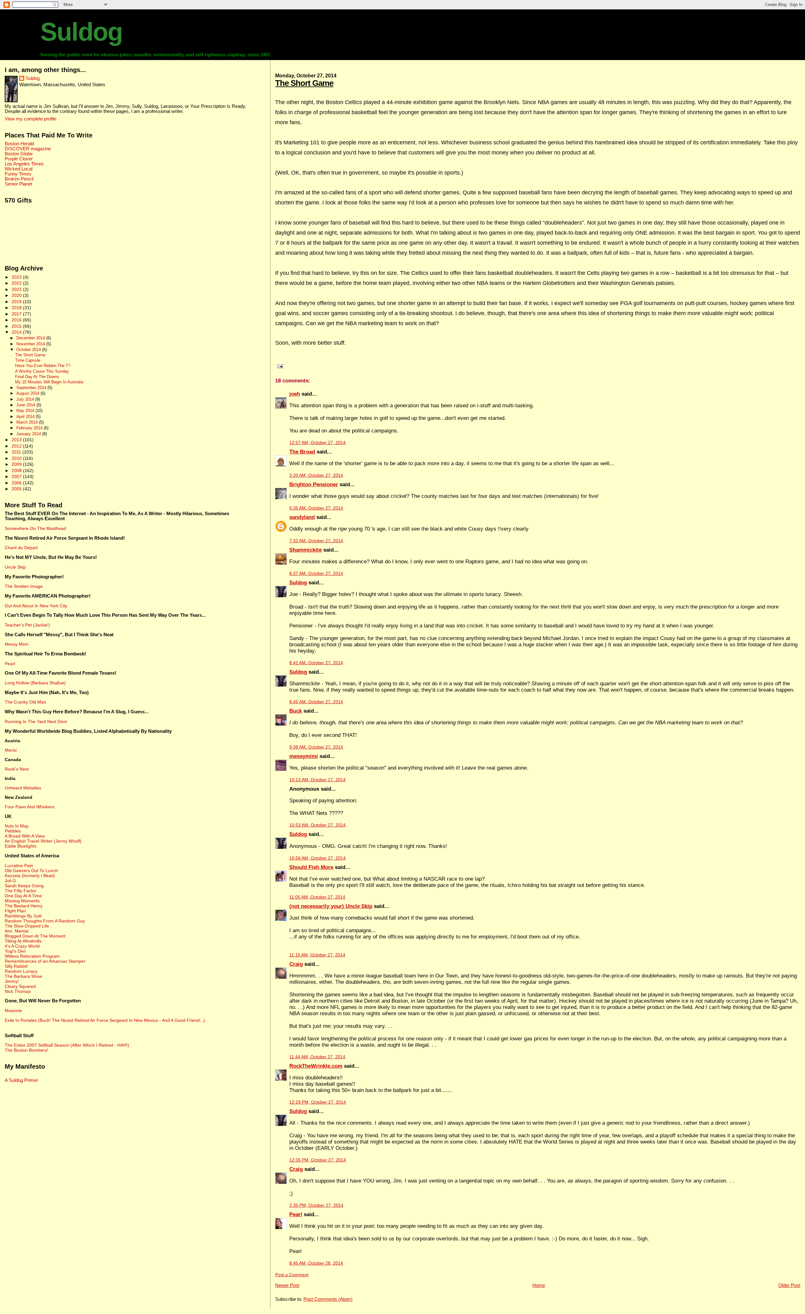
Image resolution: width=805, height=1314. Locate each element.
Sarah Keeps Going (24, 885)
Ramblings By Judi (23, 915)
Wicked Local (18, 168)
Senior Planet (18, 184)
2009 (17, 464)
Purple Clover (19, 158)
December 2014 (31, 338)
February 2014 (30, 428)
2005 (17, 488)
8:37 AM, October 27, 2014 (316, 573)
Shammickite (305, 550)
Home (538, 1285)
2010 (17, 458)
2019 (17, 301)
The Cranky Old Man (25, 701)
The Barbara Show (23, 976)
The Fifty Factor (20, 890)
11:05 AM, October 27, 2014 (317, 897)
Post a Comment (291, 1274)
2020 (17, 295)
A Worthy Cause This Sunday (42, 371)
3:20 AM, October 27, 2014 (316, 475)
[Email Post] (279, 366)
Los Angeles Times (24, 163)
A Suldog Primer (21, 1080)
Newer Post (287, 1285)
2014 (17, 332)
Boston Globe (19, 153)
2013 (17, 439)
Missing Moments (22, 900)
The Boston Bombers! (26, 1050)
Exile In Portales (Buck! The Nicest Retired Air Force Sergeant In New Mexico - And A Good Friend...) (105, 1020)
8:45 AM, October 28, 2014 (316, 1263)
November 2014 (31, 344)
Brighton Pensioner (313, 484)
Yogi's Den (15, 951)
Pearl (295, 1214)
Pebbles (13, 830)
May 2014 (26, 410)
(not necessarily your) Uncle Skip (330, 906)
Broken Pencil (19, 178)
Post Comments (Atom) (328, 1299)
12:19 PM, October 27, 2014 (317, 1102)
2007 (17, 476)
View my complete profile (30, 118)
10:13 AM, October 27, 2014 (317, 779)
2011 (17, 451)
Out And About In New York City (36, 605)
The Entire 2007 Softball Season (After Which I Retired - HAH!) (67, 1045)
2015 (17, 326)
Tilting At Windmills (23, 941)
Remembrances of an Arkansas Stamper (45, 961)
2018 (17, 307)
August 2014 (28, 393)
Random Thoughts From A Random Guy (45, 920)
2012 (17, 445)
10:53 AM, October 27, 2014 (317, 825)
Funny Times (18, 173)
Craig (296, 964)
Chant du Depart (21, 547)
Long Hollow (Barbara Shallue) (35, 682)
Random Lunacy (21, 971)
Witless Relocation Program (32, 956)
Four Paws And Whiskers (29, 806)
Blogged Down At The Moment (35, 935)
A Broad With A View (25, 835)
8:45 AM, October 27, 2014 (316, 701)
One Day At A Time (23, 895)
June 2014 (26, 405)
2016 (17, 319)
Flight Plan (15, 910)
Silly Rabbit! (16, 966)
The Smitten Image (24, 586)
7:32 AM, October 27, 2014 (316, 540)
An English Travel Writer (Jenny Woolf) (43, 841)
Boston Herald (19, 143)
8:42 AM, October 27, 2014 (316, 662)
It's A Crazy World (22, 946)
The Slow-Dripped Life (27, 925)
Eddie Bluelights (20, 846)
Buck (295, 711)
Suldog (81, 32)
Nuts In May (17, 825)
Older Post (789, 1285)
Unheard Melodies (23, 787)
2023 (17, 277)
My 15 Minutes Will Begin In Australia (49, 382)
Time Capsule (27, 360)
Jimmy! (12, 981)
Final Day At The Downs (37, 377)
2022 (17, 283)
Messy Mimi (16, 644)
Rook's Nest (17, 768)
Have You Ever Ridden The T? (42, 366)
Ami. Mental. (17, 930)
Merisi (11, 750)
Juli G (10, 880)
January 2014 (29, 434)
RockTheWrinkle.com (315, 1066)
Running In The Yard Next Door (36, 721)
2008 (17, 470)
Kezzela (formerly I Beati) (30, 875)
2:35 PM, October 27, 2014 (316, 1205)
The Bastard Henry (23, 905)
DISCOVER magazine (28, 148)
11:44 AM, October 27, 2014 (317, 1057)
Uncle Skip (15, 567)
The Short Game (304, 83)
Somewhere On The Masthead (35, 528)
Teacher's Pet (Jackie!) (27, 624)
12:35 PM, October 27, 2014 (317, 1160)
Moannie (13, 1010)
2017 (17, 313)
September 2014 (31, 387)
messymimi (303, 756)
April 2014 (26, 416)
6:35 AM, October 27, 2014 (316, 508)
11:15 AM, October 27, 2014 (317, 955)
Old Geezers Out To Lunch (31, 870)
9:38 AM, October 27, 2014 (316, 747)
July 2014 (25, 399)
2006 (17, 482)
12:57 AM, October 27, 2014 (317, 442)
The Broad (302, 452)
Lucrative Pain (19, 865)
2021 (17, 289)
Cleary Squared (20, 986)
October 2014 (29, 349)
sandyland (302, 517)
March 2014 (27, 422)
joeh (294, 394)
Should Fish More (311, 867)
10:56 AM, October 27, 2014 (317, 858)
